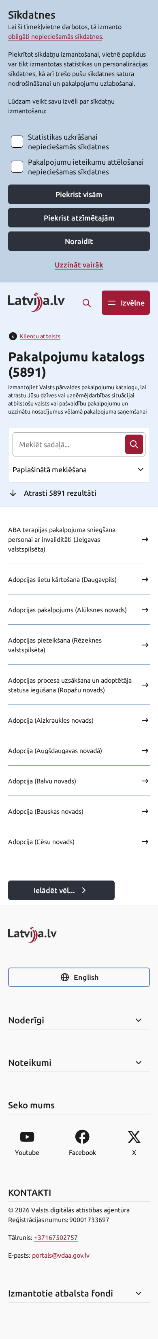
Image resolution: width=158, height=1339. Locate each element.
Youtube (27, 1152)
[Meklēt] (87, 303)
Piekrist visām (79, 194)
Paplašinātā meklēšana (50, 469)
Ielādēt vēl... (54, 890)
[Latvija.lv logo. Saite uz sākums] (36, 303)
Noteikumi (29, 1062)
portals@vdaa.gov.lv (61, 1255)
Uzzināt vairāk (79, 265)
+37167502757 (56, 1237)
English (86, 977)
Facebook (82, 1152)
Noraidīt (79, 241)
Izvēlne (133, 303)
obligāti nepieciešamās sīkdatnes (55, 36)
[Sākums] (79, 935)
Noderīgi (26, 1020)
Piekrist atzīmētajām (79, 218)
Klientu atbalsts (40, 336)
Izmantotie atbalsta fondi (60, 1293)
